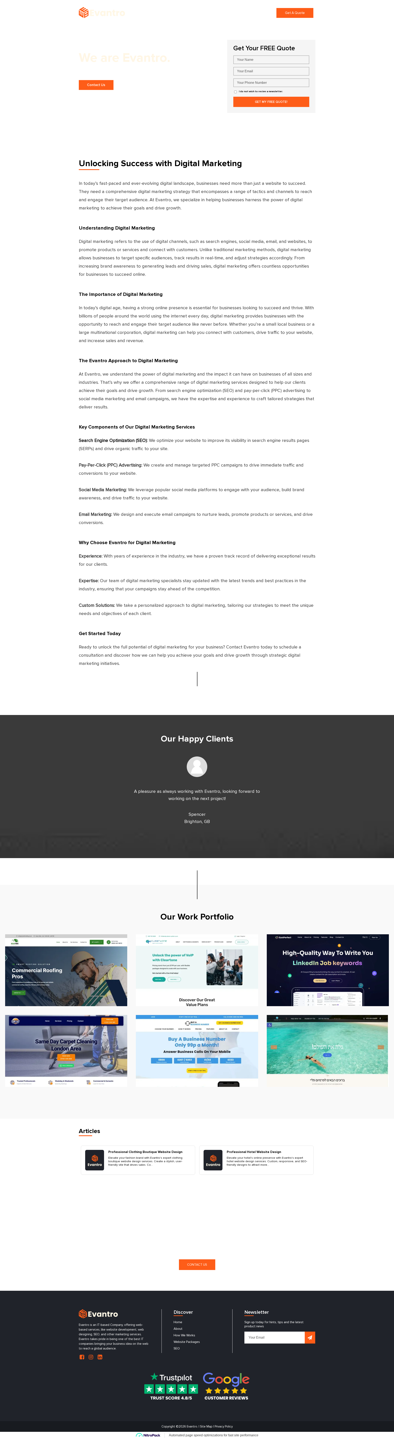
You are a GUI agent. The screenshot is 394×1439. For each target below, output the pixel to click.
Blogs (265, 13)
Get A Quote (295, 13)
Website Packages (187, 1342)
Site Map (206, 1426)
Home (165, 13)
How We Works (184, 1335)
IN (91, 1357)
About (178, 1329)
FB (82, 1357)
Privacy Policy (224, 1426)
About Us (183, 13)
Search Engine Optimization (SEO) (113, 440)
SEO (177, 1348)
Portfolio (248, 13)
